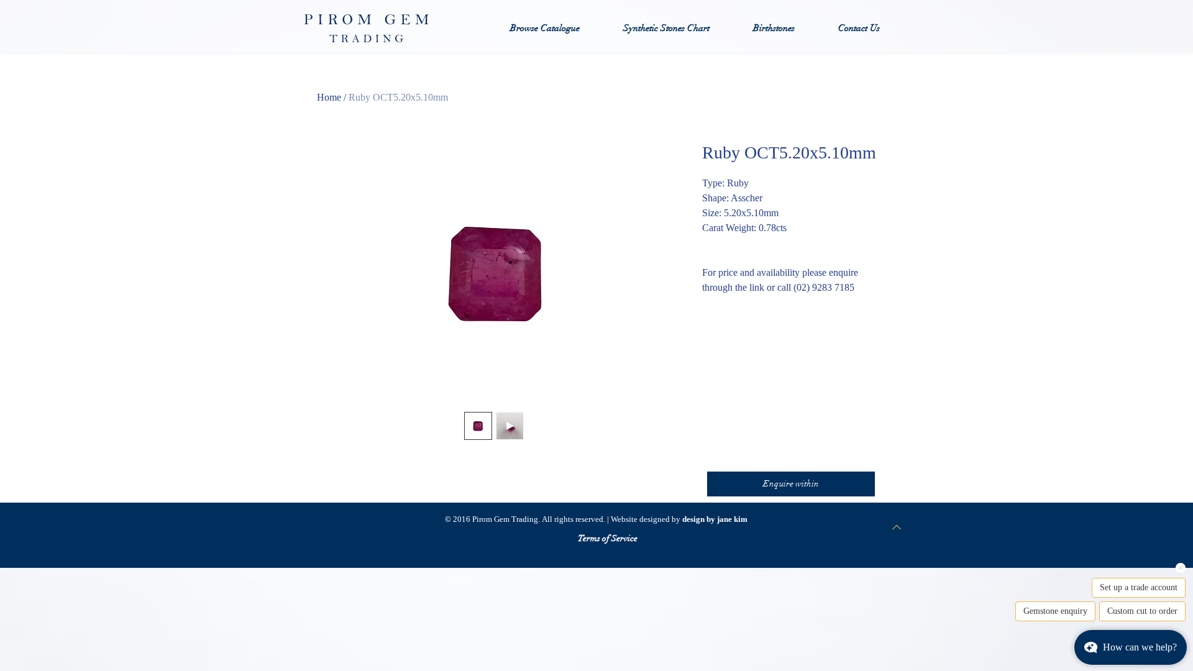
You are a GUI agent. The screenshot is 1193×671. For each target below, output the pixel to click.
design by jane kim (714, 519)
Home (329, 97)
